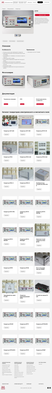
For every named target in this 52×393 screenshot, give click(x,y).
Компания (34, 2)
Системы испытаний (30, 373)
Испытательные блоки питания (31, 369)
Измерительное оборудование (15, 2)
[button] (42, 15)
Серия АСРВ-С (16, 366)
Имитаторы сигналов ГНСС (18, 375)
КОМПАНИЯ (29, 383)
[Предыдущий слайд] (4, 22)
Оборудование (10, 8)
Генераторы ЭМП (29, 372)
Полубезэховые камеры (6, 366)
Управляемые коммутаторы (31, 366)
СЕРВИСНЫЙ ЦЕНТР (18, 383)
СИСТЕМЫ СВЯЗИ (42, 362)
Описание (5, 41)
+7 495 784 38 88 (46, 2)
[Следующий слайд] (32, 22)
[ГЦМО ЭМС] (48, 388)
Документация (20, 41)
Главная (3, 8)
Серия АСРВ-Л (16, 369)
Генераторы (18, 8)
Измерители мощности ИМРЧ (18, 372)
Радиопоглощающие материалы (7, 374)
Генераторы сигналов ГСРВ (18, 373)
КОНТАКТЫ (41, 383)
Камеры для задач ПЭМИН (6, 369)
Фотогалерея (12, 41)
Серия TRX (40, 364)
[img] (2, 2)
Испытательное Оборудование (30, 363)
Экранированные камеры (8, 2)
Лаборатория (30, 2)
